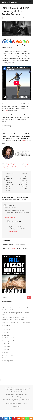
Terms (26, 394)
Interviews (7, 346)
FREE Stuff (7, 343)
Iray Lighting (12, 166)
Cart (19, 403)
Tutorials (6, 358)
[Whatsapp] (24, 41)
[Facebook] (3, 41)
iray (3, 166)
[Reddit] (17, 41)
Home (11, 391)
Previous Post (10, 182)
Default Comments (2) (7, 244)
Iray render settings (21, 166)
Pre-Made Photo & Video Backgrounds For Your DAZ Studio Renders (15, 309)
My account (16, 406)
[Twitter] (6, 41)
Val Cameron (17, 18)
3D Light (8, 164)
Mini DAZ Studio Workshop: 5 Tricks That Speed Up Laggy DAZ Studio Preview (15, 318)
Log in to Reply (10, 217)
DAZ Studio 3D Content (11, 338)
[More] (27, 41)
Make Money (7, 349)
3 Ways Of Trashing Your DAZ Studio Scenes (16, 322)
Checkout (25, 403)
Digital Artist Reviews (9, 2)
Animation (7, 335)
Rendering (4, 168)
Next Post (23, 181)
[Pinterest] (13, 41)
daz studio (19, 164)
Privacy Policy (16, 397)
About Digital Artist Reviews (14, 394)
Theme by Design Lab (20, 389)
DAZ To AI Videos (8, 305)
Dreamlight (26, 164)
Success (6, 352)
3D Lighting (13, 164)
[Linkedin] (10, 41)
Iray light (6, 166)
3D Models (7, 332)
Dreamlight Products (10, 341)
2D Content (7, 329)
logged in (12, 248)
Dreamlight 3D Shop (11, 403)
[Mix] (20, 41)
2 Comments (21, 168)
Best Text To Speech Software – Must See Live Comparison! (16, 400)
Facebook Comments (19, 244)
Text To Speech (8, 355)
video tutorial (11, 168)
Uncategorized (8, 361)
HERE (6, 110)
